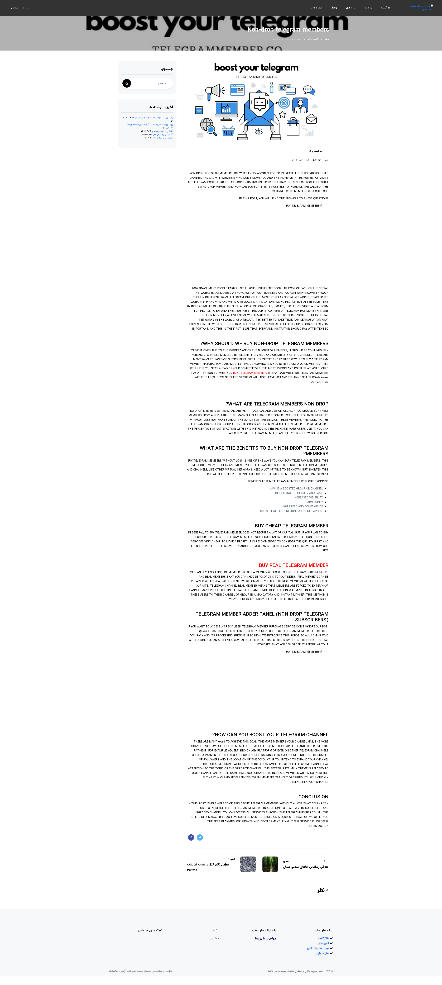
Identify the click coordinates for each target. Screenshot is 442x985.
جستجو (167, 69)
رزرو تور (368, 8)
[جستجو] (126, 83)
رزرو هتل (350, 8)
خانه (327, 39)
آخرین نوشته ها (160, 107)
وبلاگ (334, 8)
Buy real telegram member (293, 566)
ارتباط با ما (316, 8)
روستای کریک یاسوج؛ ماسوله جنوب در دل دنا (152, 118)
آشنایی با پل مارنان (164, 138)
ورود (25, 8)
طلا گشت (386, 8)
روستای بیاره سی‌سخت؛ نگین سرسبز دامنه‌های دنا (150, 124)
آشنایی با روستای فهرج (162, 131)
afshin (320, 160)
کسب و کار (313, 39)
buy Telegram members (250, 373)
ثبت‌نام (14, 8)
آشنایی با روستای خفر (163, 134)
